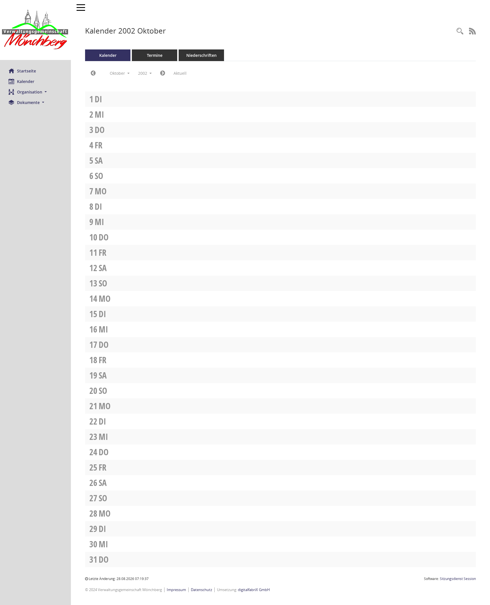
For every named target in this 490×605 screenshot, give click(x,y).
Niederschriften (201, 55)
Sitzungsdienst (458, 578)
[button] (35, 92)
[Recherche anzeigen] (460, 31)
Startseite (26, 71)
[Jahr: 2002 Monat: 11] (162, 73)
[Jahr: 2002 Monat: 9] (93, 73)
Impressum (176, 589)
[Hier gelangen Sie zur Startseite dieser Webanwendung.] (35, 30)
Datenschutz (201, 589)
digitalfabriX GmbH (254, 589)
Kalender (25, 81)
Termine (154, 55)
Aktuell (180, 73)
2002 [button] (143, 73)
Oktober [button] (118, 73)
